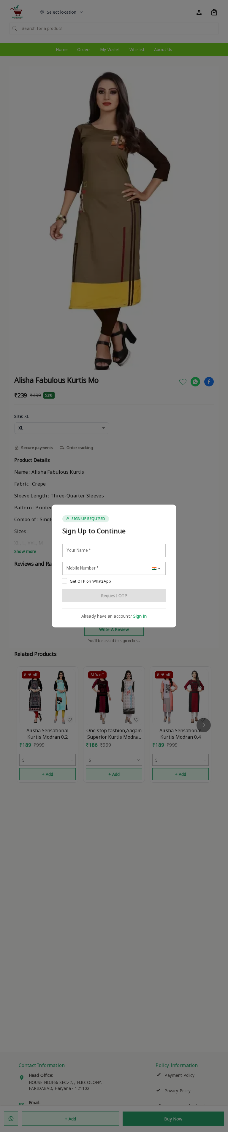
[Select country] (157, 568)
